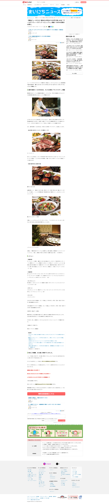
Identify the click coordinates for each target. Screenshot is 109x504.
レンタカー (40, 480)
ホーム (24, 4)
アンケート (52, 4)
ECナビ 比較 (63, 485)
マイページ (74, 469)
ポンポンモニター (52, 476)
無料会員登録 (83, 2)
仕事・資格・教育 (41, 482)
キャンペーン (45, 4)
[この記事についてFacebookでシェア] (51, 26)
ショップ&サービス (37, 4)
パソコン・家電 (30, 479)
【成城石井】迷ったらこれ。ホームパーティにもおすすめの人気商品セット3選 (42, 340)
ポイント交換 (75, 471)
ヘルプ (73, 482)
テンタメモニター (52, 478)
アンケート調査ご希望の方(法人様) (33, 499)
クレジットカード (41, 469)
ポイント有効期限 (75, 476)
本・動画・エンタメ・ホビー (32, 474)
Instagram (48, 464)
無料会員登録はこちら (46, 394)
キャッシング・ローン (42, 471)
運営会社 (54, 496)
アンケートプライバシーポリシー (33, 498)
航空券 (40, 479)
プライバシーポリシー (44, 496)
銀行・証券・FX (41, 472)
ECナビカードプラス (64, 480)
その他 (68, 4)
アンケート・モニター (42, 485)
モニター (57, 4)
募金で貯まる (63, 472)
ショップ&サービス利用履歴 (77, 475)
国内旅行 (40, 475)
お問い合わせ (74, 483)
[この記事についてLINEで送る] (52, 26)
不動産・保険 (41, 474)
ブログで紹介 (52, 484)
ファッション (30, 477)
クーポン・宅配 (30, 472)
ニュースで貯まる (64, 469)
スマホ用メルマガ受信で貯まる (65, 475)
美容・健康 (29, 471)
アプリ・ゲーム (41, 486)
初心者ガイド (74, 485)
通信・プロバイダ (41, 483)
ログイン (77, 2)
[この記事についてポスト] (49, 26)
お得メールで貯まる (64, 471)
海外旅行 (40, 477)
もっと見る (74, 73)
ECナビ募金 (63, 483)
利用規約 (37, 496)
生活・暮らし (30, 469)
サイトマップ (32, 496)
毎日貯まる (30, 4)
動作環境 (50, 496)
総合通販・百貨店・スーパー (32, 475)
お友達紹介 (63, 4)
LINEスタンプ (63, 481)
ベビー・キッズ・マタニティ (32, 480)
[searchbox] (49, 2)
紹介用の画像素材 (52, 486)
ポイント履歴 (75, 472)
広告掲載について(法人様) (44, 498)
